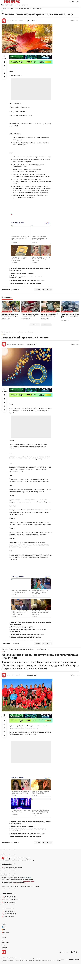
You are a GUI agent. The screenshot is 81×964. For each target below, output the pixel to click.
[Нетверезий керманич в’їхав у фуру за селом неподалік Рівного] (70, 306)
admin (9, 20)
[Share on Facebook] (4, 62)
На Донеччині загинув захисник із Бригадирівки (26, 283)
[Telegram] (78, 952)
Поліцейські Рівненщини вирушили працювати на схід (28, 280)
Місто (9, 311)
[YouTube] (74, 952)
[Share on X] (4, 66)
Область (70, 311)
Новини (4, 311)
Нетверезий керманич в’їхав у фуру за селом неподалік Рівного (70, 316)
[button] (3, 1)
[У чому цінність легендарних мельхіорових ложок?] (30, 306)
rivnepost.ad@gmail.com (19, 882)
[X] (72, 952)
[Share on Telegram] (4, 73)
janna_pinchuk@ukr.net (28, 880)
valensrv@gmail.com (26, 877)
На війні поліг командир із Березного (22, 273)
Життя (23, 311)
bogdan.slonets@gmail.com (26, 879)
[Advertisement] (31, 89)
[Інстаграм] (76, 952)
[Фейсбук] (70, 952)
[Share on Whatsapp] (4, 69)
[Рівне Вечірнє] (14, 1)
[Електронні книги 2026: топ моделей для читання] (50, 306)
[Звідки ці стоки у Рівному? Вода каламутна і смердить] (11, 306)
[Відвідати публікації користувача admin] (4, 20)
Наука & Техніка (46, 311)
